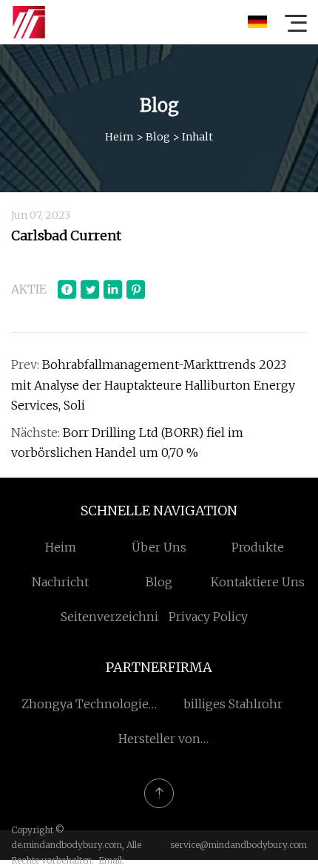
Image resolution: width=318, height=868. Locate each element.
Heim (119, 136)
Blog (158, 136)
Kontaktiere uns (258, 581)
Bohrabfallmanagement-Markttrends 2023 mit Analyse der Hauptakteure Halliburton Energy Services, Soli (153, 384)
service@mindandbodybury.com (238, 844)
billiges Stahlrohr (233, 703)
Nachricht (60, 581)
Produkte (257, 547)
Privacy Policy (208, 616)
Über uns (159, 547)
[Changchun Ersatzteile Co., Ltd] (29, 22)
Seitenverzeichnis (112, 616)
